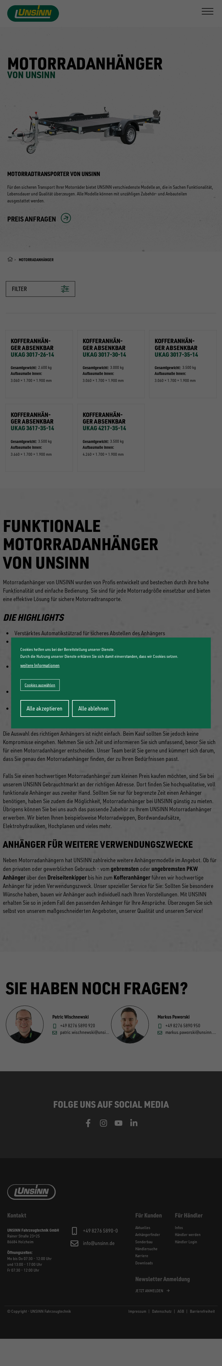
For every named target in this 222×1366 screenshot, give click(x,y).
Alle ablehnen (93, 708)
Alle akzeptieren (44, 708)
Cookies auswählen (40, 684)
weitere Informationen (40, 665)
